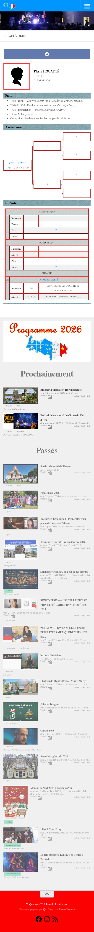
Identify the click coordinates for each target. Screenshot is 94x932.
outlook (76, 396)
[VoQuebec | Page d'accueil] (11, 6)
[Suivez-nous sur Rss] (55, 919)
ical (88, 396)
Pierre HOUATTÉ (48, 279)
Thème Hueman (67, 909)
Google (83, 396)
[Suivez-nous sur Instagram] (47, 919)
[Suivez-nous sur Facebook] (39, 919)
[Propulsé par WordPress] (44, 909)
